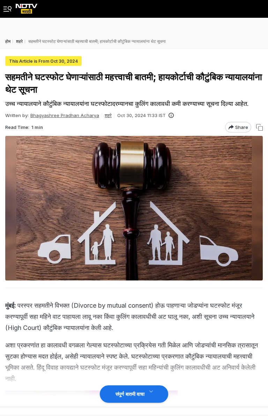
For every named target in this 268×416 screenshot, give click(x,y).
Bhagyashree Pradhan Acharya (64, 115)
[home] (26, 7)
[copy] (259, 127)
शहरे (108, 115)
